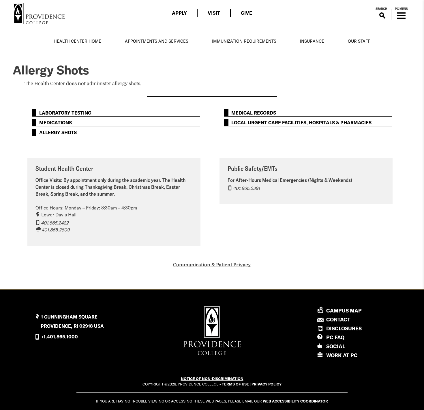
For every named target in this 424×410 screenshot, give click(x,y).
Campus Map (344, 310)
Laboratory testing (65, 113)
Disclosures (344, 328)
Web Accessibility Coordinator (295, 401)
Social (335, 346)
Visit (214, 13)
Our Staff (359, 41)
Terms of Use (235, 384)
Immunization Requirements (244, 41)
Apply (179, 13)
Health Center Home (77, 41)
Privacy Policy (267, 384)
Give (246, 13)
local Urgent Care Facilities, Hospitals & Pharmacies (301, 123)
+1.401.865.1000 (59, 337)
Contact (338, 319)
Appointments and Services (156, 41)
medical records (253, 113)
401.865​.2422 (55, 223)
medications (55, 123)
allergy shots (58, 132)
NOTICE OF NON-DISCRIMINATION (212, 378)
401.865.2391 (246, 188)
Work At (342, 355)
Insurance (312, 41)
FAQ (335, 337)
